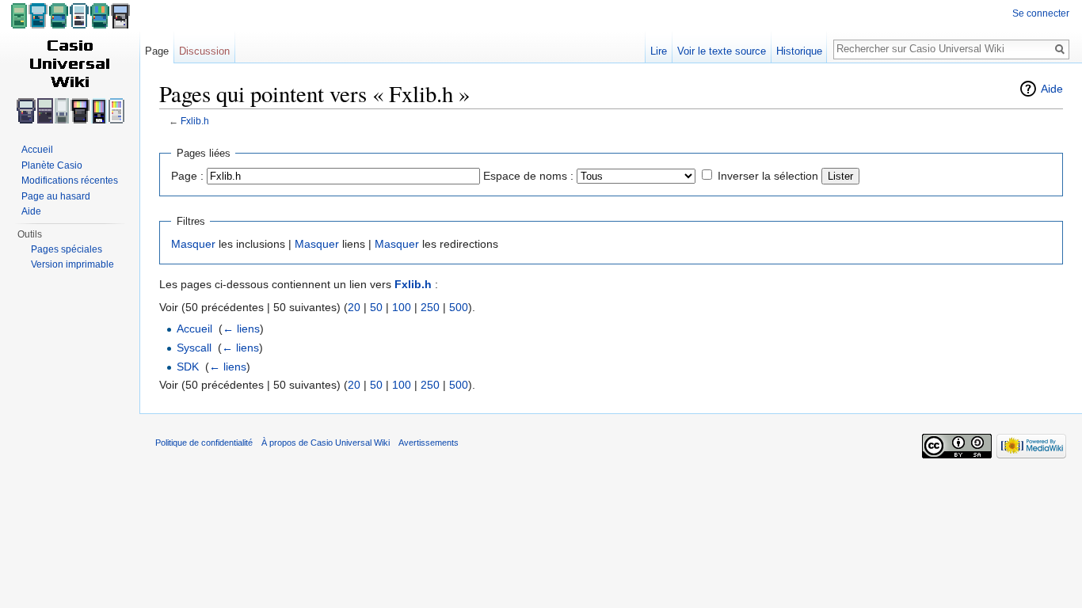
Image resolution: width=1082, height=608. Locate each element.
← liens (241, 328)
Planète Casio (51, 165)
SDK (188, 366)
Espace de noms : (528, 175)
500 (458, 307)
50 (376, 307)
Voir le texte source (721, 51)
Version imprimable (72, 264)
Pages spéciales (66, 249)
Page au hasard (55, 196)
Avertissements (428, 442)
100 (401, 307)
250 (430, 307)
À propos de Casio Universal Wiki (325, 442)
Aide (1052, 88)
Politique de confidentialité (204, 442)
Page (157, 51)
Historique (799, 51)
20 (354, 307)
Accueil (194, 328)
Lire (658, 51)
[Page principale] (69, 63)
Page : (187, 175)
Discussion (204, 51)
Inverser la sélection (768, 175)
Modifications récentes (69, 180)
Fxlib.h (195, 121)
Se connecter (1040, 13)
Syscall (194, 347)
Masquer (193, 244)
